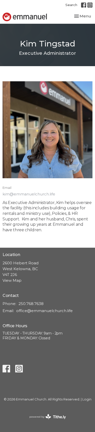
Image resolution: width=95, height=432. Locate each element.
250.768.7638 (31, 303)
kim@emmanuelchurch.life (29, 194)
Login (86, 399)
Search (71, 5)
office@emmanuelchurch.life (44, 310)
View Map (12, 280)
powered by (45, 421)
